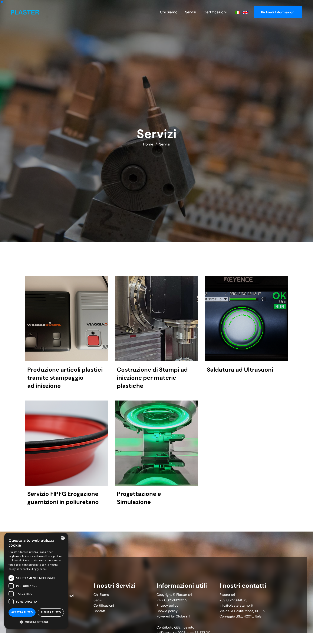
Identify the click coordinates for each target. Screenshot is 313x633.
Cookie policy (167, 611)
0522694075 (236, 600)
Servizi (164, 144)
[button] (36, 621)
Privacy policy (167, 605)
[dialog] (36, 581)
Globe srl (183, 616)
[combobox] (63, 538)
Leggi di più (39, 569)
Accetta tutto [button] (22, 612)
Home (148, 144)
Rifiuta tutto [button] (51, 612)
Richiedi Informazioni (278, 12)
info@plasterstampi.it (236, 605)
